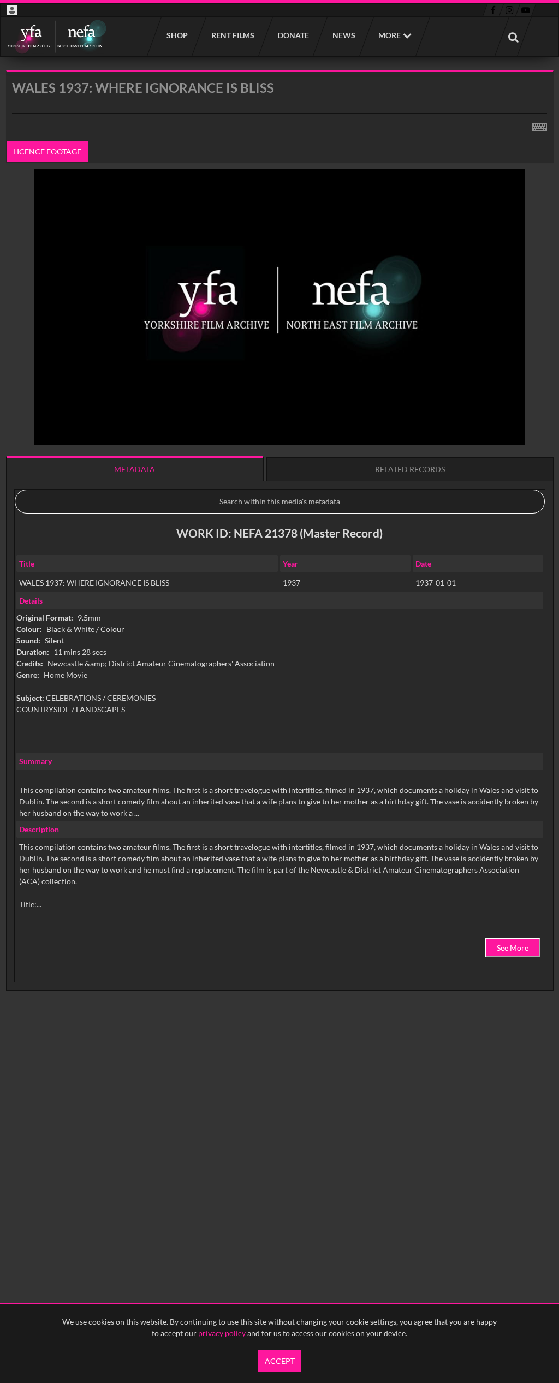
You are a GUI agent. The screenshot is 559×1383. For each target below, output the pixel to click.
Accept (280, 1361)
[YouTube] (525, 10)
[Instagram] (510, 10)
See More (512, 947)
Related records (410, 469)
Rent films (232, 35)
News (343, 35)
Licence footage (47, 151)
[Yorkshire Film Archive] (56, 36)
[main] (280, 558)
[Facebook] (493, 10)
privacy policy (222, 1333)
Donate (292, 35)
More (389, 35)
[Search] (513, 36)
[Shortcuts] (539, 125)
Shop (176, 35)
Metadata (134, 469)
